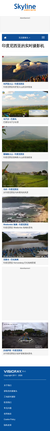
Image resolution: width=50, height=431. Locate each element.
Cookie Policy (9, 419)
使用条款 (8, 413)
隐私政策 (8, 425)
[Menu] (43, 37)
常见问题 (8, 408)
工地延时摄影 (9, 396)
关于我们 (8, 385)
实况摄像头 (24, 37)
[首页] (5, 37)
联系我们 (8, 402)
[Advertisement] (25, 25)
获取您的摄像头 (10, 390)
